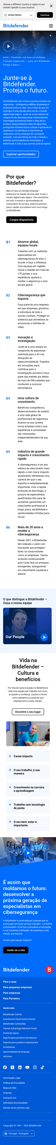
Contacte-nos (9, 1097)
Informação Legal (11, 1077)
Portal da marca (11, 1033)
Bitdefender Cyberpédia (14, 1023)
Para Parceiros (11, 998)
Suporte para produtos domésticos (20, 1037)
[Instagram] (35, 1067)
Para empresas (11, 992)
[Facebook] (5, 1067)
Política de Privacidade (14, 1082)
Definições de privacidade (15, 1102)
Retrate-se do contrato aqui (16, 1107)
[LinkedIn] (20, 1067)
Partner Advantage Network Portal (20, 1028)
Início (6, 57)
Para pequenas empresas (17, 987)
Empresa (7, 1092)
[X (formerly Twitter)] (12, 1067)
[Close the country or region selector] (51, 6)
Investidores (9, 1047)
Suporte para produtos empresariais (20, 1042)
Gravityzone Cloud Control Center (19, 1019)
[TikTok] (42, 1067)
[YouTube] (27, 1067)
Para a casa (9, 981)
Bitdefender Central (12, 1014)
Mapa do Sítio (9, 1087)
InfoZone (7, 1056)
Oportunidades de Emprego (16, 1051)
